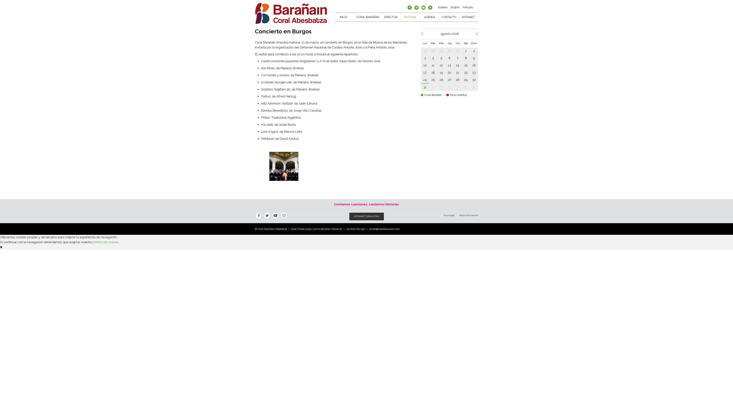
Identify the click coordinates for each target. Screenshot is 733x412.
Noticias (410, 17)
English (455, 7)
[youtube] (423, 8)
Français (468, 7)
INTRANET (468, 17)
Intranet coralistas (366, 216)
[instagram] (430, 8)
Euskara (442, 7)
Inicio (343, 17)
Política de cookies (468, 215)
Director (390, 17)
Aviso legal (449, 215)
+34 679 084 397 (355, 229)
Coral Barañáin (367, 17)
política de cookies (105, 242)
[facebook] (410, 8)
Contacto (449, 17)
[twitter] (416, 8)
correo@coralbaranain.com (384, 229)
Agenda (429, 17)
